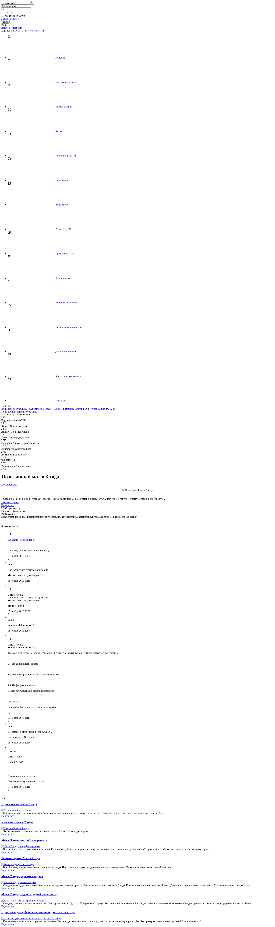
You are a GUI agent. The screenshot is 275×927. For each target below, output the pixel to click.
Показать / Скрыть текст (21, 539)
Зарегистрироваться (33, 30)
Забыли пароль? (10, 18)
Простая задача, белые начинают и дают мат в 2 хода (38, 912)
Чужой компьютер (15, 15)
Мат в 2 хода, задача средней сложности (28, 894)
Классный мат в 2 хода (17, 822)
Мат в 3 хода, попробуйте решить (24, 840)
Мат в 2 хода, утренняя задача (22, 876)
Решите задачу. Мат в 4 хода (20, 858)
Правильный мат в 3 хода (19, 804)
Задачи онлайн (9, 484)
